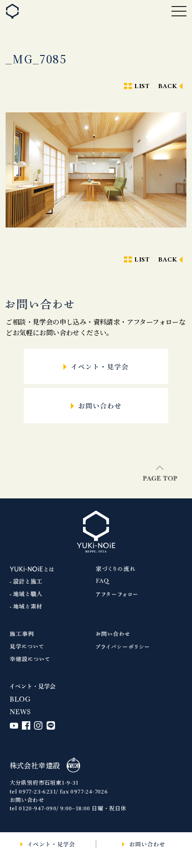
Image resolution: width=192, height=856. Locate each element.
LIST (141, 86)
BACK (168, 86)
